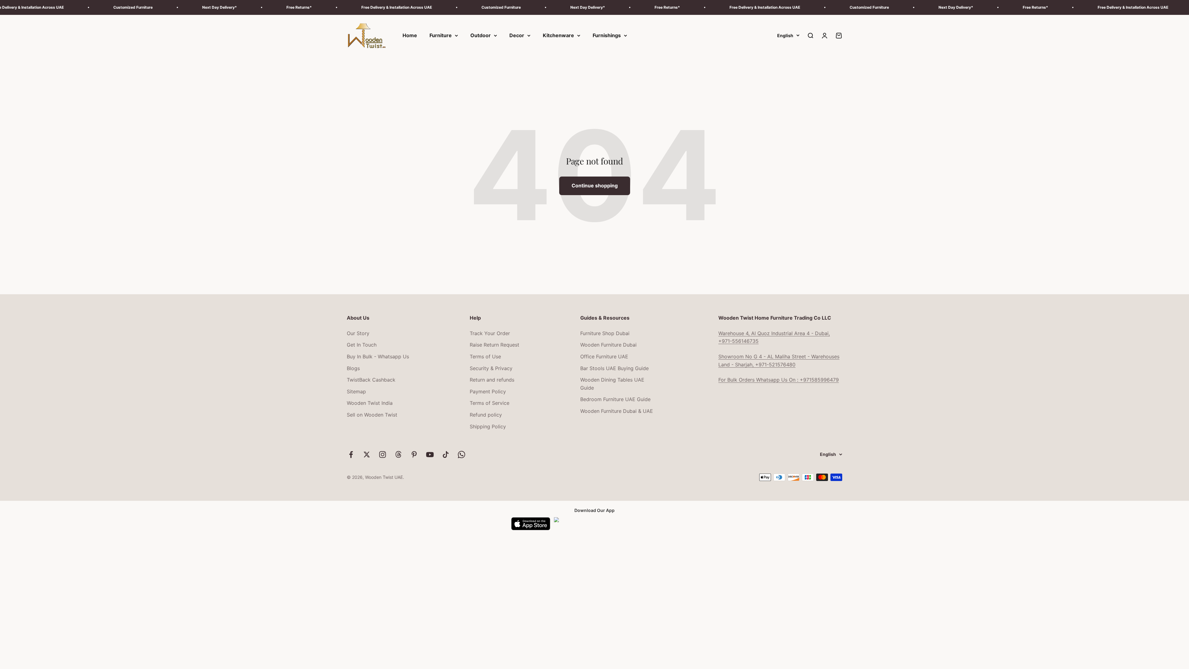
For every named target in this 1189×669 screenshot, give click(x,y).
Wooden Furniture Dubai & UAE (616, 411)
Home (410, 35)
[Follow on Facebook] (351, 454)
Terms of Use (485, 356)
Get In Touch (362, 345)
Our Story (358, 333)
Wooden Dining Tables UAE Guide (612, 384)
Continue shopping (595, 185)
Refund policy (486, 415)
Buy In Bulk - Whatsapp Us (378, 356)
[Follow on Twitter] (367, 454)
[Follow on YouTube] (430, 454)
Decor (516, 35)
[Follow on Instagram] (382, 454)
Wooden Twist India (370, 403)
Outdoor (480, 35)
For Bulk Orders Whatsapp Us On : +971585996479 (778, 380)
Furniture (440, 35)
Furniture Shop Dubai (604, 333)
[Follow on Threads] (398, 454)
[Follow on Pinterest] (414, 454)
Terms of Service (489, 403)
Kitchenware (558, 35)
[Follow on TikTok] (446, 454)
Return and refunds (492, 380)
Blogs (353, 368)
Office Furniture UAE (604, 356)
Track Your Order (490, 333)
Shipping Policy (488, 426)
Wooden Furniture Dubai (608, 345)
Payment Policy (488, 391)
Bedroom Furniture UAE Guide (615, 399)
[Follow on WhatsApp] (461, 454)
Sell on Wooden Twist (372, 415)
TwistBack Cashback (371, 380)
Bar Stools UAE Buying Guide (614, 368)
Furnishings (607, 35)
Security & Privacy (491, 368)
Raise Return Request (494, 345)
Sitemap (356, 391)
